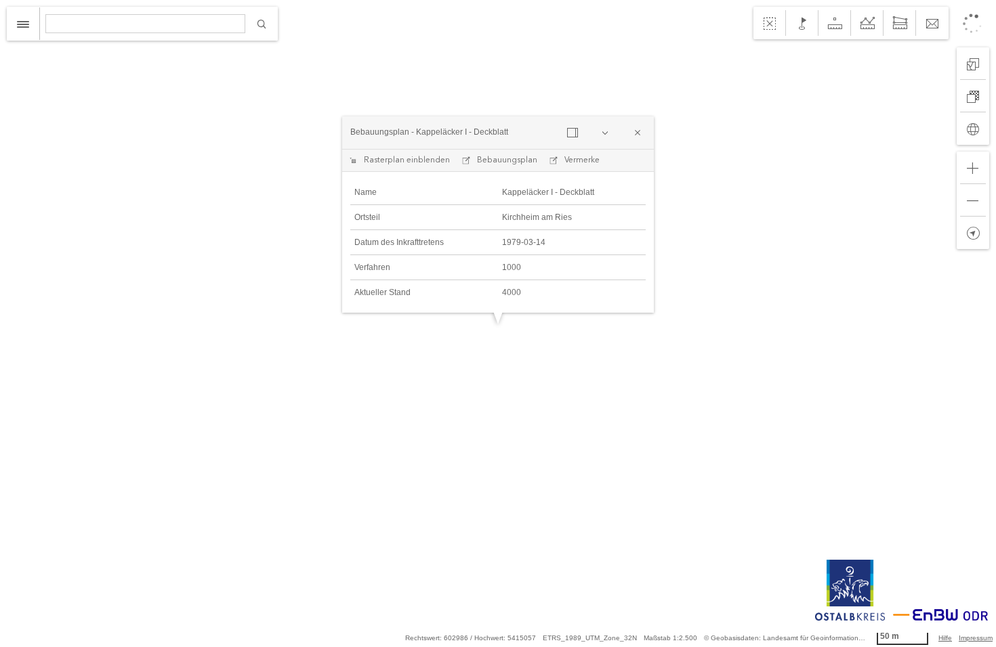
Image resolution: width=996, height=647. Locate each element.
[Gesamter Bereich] (973, 128)
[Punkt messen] (834, 23)
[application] (498, 323)
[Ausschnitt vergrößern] (973, 168)
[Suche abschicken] (261, 23)
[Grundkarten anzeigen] (973, 96)
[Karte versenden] (932, 23)
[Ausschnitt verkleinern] (973, 200)
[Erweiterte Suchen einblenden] (23, 23)
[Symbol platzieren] (802, 23)
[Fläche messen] (900, 23)
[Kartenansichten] (973, 63)
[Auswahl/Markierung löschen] (769, 23)
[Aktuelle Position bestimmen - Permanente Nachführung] (973, 233)
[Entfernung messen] (867, 23)
